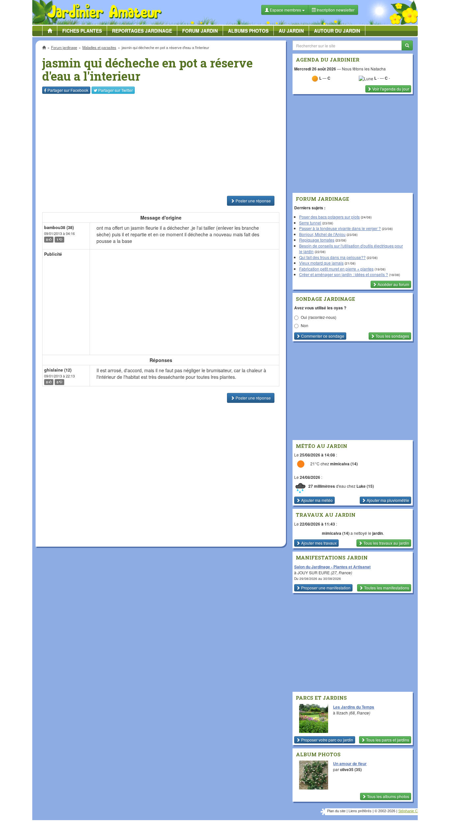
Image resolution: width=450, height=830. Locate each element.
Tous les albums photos (387, 796)
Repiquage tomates (316, 240)
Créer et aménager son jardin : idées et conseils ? (343, 274)
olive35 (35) (351, 769)
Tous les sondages (392, 336)
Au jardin (291, 30)
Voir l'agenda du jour (390, 88)
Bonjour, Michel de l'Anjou (322, 234)
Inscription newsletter (335, 10)
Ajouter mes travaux (318, 543)
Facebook (67, 90)
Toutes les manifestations (386, 587)
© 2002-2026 (385, 811)
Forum (200, 30)
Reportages (142, 30)
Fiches (82, 30)
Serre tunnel (310, 222)
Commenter (322, 336)
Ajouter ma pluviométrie (387, 500)
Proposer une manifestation (325, 587)
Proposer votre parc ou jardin (326, 739)
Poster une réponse (253, 200)
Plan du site (336, 811)
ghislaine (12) (57, 370)
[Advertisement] (162, 145)
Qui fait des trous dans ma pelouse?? (332, 257)
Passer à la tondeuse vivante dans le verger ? (340, 228)
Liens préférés (360, 811)
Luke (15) (365, 486)
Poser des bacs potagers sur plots (329, 217)
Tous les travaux (385, 543)
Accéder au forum (393, 284)
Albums (248, 30)
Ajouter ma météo (316, 500)
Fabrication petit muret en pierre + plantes (336, 269)
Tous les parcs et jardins (387, 739)
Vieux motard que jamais (321, 263)
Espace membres (285, 10)
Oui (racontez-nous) (318, 317)
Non (304, 325)
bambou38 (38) (59, 227)
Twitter (115, 90)
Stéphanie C (408, 811)
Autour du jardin (337, 30)
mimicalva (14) (344, 464)
